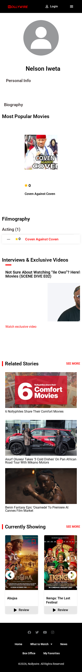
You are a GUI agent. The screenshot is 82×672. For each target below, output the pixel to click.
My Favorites (51, 653)
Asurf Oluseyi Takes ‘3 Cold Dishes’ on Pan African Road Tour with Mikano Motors (40, 460)
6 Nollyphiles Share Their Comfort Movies (34, 411)
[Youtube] (45, 632)
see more (73, 526)
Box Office (28, 653)
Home (18, 644)
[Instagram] (52, 632)
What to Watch (39, 644)
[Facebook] (29, 632)
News (63, 644)
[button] (71, 6)
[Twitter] (37, 632)
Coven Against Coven (40, 194)
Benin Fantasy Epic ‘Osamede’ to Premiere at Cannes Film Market (36, 509)
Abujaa (12, 598)
